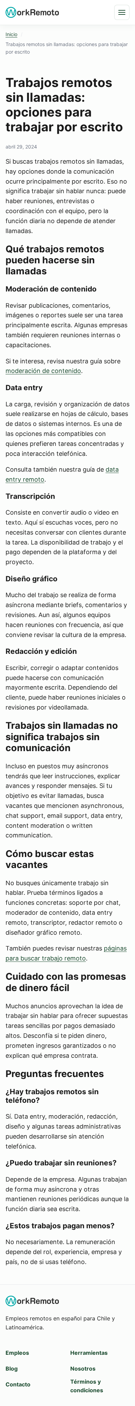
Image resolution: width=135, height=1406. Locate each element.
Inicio (11, 34)
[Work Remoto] (33, 12)
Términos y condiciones (86, 1386)
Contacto (18, 1384)
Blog (12, 1368)
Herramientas (89, 1352)
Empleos (17, 1352)
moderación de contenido (43, 370)
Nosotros (83, 1368)
